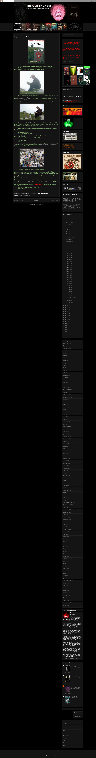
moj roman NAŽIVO (25, 181)
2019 (66, 321)
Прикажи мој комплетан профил (71, 658)
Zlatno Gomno (66, 602)
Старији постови (53, 200)
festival (64, 411)
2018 (66, 319)
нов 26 (69, 289)
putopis (65, 522)
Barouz (65, 360)
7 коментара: (34, 193)
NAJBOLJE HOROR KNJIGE (70, 201)
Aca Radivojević (67, 348)
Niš (29, 195)
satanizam (65, 536)
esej (64, 409)
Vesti (64, 745)
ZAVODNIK (65, 592)
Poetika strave (66, 504)
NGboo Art (67, 665)
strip (64, 561)
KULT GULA (72, 199)
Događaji (65, 723)
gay (64, 424)
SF (63, 544)
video (64, 588)
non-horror (65, 490)
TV (63, 578)
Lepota (64, 470)
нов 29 (69, 295)
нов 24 (69, 285)
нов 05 (69, 251)
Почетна (36, 200)
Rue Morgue (66, 529)
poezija (65, 507)
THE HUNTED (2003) (75, 676)
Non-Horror (66, 733)
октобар (68, 239)
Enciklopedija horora (68, 407)
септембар (69, 237)
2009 (66, 217)
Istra (64, 448)
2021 (66, 325)
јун (67, 231)
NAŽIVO (65, 485)
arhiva (64, 350)
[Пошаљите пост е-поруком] (39, 193)
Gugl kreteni (66, 438)
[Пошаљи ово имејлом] (41, 193)
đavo (64, 382)
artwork (65, 353)
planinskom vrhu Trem (24, 98)
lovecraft (65, 475)
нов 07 (69, 255)
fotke (64, 419)
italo (64, 451)
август (67, 235)
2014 (66, 311)
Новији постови (18, 200)
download (65, 402)
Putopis (65, 738)
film (64, 416)
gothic (64, 434)
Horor (64, 728)
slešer (64, 551)
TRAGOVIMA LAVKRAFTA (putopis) (71, 204)
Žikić (64, 597)
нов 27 (69, 291)
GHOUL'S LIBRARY (68, 429)
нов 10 (69, 261)
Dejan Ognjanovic (76, 612)
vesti (64, 585)
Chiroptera (65, 377)
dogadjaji (20, 195)
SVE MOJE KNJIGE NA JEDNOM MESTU (72, 200)
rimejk (64, 524)
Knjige (64, 730)
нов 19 (69, 275)
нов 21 (69, 279)
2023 (66, 329)
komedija (65, 463)
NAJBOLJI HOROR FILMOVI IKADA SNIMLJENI (71, 208)
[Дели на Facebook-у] (46, 193)
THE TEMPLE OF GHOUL (71, 696)
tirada (64, 568)
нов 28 (69, 293)
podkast (65, 497)
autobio (65, 355)
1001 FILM (65, 343)
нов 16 (69, 269)
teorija (64, 566)
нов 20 (69, 277)
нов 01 (69, 243)
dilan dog (65, 387)
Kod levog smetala (69, 686)
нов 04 (69, 249)
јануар (68, 220)
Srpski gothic (66, 558)
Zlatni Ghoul (66, 600)
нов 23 (69, 283)
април (67, 226)
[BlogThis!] (43, 193)
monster (65, 478)
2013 (66, 309)
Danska (65, 380)
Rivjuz (64, 740)
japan (64, 456)
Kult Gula (65, 468)
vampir (64, 583)
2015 (66, 313)
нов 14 (69, 267)
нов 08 (69, 257)
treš (64, 575)
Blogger (55, 755)
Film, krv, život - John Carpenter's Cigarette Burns (75, 688)
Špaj (64, 553)
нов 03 (69, 247)
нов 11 (69, 263)
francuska (65, 421)
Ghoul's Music (66, 431)
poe (64, 500)
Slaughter (65, 548)
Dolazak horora (66, 397)
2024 (66, 331)
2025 (66, 333)
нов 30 (69, 300)
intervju (65, 446)
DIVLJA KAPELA (67, 389)
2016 (66, 315)
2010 (66, 219)
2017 (66, 317)
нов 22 (69, 281)
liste (64, 473)
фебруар (68, 222)
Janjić (64, 453)
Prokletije (65, 517)
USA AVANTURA (67, 580)
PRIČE (64, 514)
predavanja (65, 509)
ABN (64, 345)
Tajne (64, 563)
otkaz (64, 495)
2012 (66, 307)
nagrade (65, 482)
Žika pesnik (66, 595)
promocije (65, 519)
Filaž (64, 414)
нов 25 (69, 287)
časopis (65, 375)
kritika (64, 465)
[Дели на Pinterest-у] (47, 193)
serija (64, 539)
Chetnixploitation (69, 675)
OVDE (25, 99)
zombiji (64, 605)
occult (64, 492)
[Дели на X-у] (44, 193)
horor (24, 195)
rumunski (65, 531)
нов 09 (69, 259)
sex (64, 541)
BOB (64, 372)
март (67, 224)
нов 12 (69, 265)
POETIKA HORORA (67, 210)
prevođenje (65, 512)
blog (64, 370)
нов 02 (69, 245)
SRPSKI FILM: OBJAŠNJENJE (68, 207)
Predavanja (66, 735)
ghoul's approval (67, 426)
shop (64, 546)
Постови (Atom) (40, 204)
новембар (68, 241)
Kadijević (65, 458)
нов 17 (69, 271)
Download (65, 725)
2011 (66, 305)
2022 (66, 327)
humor (64, 443)
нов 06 (69, 253)
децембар (68, 302)
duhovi (64, 404)
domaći (65, 399)
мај (67, 229)
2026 (66, 335)
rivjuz (64, 526)
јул (67, 233)
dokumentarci (66, 394)
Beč (64, 363)
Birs (64, 367)
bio (64, 365)
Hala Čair (32, 173)
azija (64, 358)
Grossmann (66, 436)
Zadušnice (65, 590)
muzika (65, 480)
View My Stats (77, 716)
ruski (64, 534)
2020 (66, 323)
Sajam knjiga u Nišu (22, 37)
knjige (26, 195)
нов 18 (69, 273)
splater (64, 556)
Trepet (64, 573)
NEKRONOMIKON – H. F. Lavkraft (71, 203)
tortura (64, 570)
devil (64, 385)
